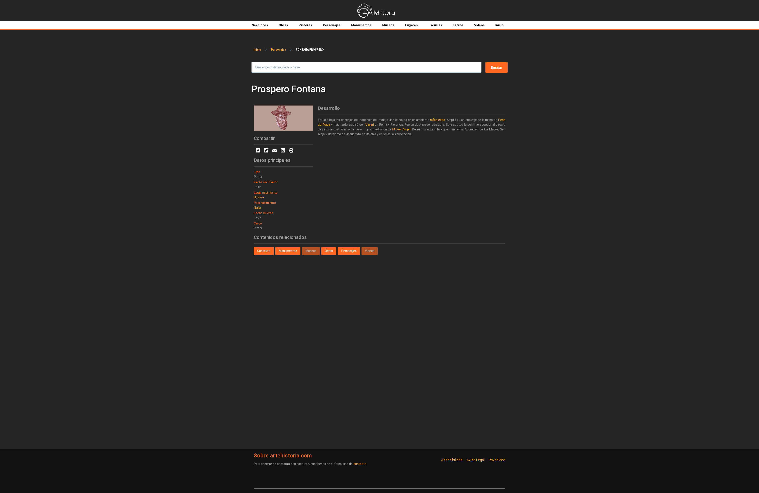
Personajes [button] (349, 251)
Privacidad (497, 460)
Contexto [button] (263, 251)
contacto (359, 464)
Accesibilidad (452, 460)
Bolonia (259, 197)
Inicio (257, 49)
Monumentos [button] (288, 251)
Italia (257, 207)
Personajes (278, 49)
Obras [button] (329, 251)
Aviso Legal (475, 460)
